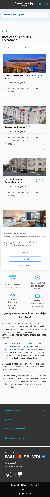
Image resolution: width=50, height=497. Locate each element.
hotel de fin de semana (31, 343)
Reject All (25, 259)
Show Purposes (25, 265)
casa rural (33, 349)
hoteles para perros (10, 349)
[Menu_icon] (3, 4)
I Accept (25, 253)
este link (13, 381)
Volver (6, 31)
